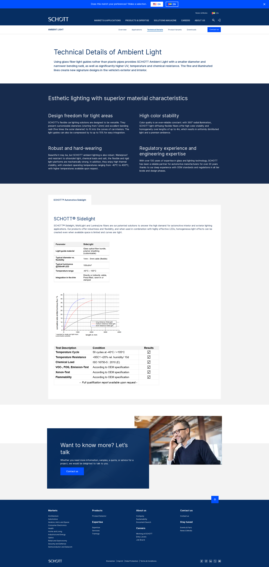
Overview (122, 30)
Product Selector (99, 516)
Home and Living (55, 531)
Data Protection (131, 561)
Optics (51, 538)
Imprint (120, 561)
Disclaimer (110, 561)
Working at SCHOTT (144, 534)
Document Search (143, 522)
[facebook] (201, 561)
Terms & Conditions (148, 561)
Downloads (191, 30)
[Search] (213, 20)
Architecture (53, 516)
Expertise (96, 527)
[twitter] (215, 561)
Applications (137, 30)
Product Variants (175, 30)
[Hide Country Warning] (264, 4)
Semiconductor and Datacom (60, 547)
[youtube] (219, 561)
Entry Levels (141, 537)
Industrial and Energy (57, 534)
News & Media (201, 13)
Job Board (140, 540)
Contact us (214, 29)
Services (96, 531)
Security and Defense (57, 544)
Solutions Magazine (165, 20)
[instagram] (206, 561)
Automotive (53, 519)
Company (140, 516)
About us (200, 20)
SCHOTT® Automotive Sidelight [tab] (70, 199)
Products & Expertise (137, 20)
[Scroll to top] (215, 499)
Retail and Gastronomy (57, 541)
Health (51, 528)
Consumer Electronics (57, 525)
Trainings (96, 534)
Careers (185, 20)
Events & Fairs (186, 527)
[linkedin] (210, 561)
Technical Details (155, 30)
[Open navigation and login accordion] (219, 20)
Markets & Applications (107, 20)
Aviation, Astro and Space (58, 522)
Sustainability (141, 519)
